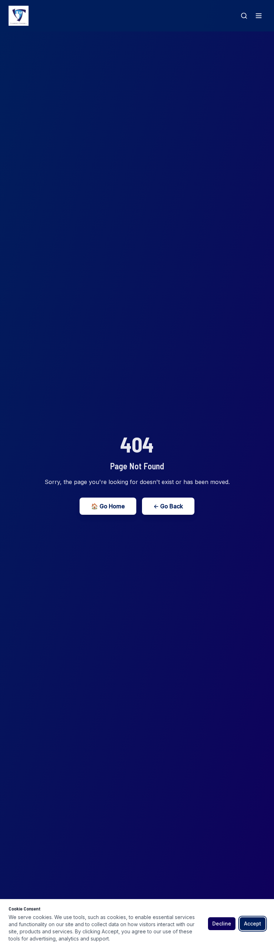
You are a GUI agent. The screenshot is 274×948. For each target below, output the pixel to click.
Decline (221, 923)
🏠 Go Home (108, 506)
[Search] (244, 15)
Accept (252, 923)
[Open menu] (258, 16)
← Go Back (168, 506)
